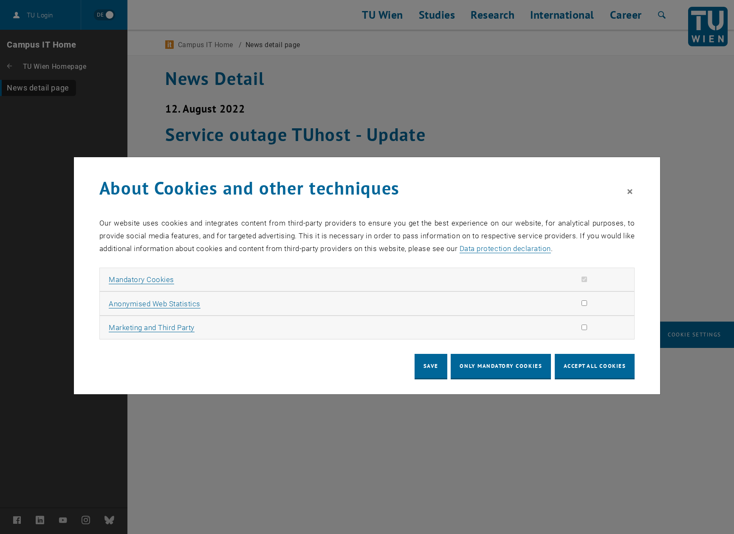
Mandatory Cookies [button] (141, 279)
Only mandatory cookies (501, 366)
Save (430, 366)
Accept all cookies (595, 366)
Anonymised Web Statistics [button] (154, 303)
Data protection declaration (505, 248)
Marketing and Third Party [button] (152, 327)
